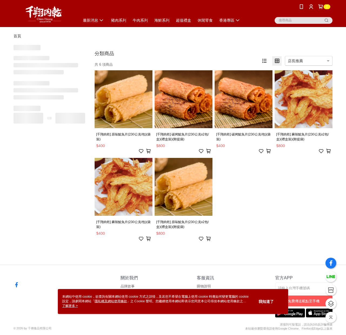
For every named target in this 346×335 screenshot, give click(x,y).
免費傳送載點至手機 (304, 301)
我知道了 (266, 301)
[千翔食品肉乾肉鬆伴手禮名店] (44, 14)
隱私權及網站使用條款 (111, 301)
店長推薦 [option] (295, 61)
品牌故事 (128, 286)
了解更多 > (70, 306)
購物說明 (204, 286)
